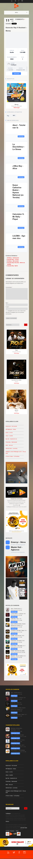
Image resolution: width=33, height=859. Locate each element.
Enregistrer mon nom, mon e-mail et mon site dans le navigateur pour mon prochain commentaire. (16, 312)
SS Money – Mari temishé (13, 261)
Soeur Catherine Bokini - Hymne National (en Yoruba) (18, 191)
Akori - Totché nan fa (18, 126)
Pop (8, 115)
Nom (7, 302)
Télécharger (16, 73)
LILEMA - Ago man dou (18, 236)
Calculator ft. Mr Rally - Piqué (18, 216)
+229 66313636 (23, 827)
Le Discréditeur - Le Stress (18, 146)
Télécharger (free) (15, 733)
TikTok (17, 831)
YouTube (8, 831)
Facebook (12, 831)
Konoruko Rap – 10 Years (13, 259)
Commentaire (9, 287)
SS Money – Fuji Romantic (13, 258)
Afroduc (7, 821)
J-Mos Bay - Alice (17, 167)
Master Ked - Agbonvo (16, 548)
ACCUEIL (18, 12)
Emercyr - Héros (18, 542)
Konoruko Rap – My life (12, 265)
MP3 (13, 115)
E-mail (7, 306)
